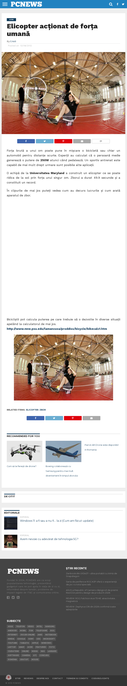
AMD (40, 635)
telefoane (41, 631)
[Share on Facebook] (26, 140)
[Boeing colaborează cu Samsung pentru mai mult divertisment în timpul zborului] (63, 461)
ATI (34, 655)
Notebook (50, 635)
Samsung (49, 626)
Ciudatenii (13, 651)
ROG (52, 631)
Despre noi (43, 678)
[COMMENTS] (101, 140)
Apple (35, 643)
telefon (20, 626)
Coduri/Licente (100, 678)
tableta (24, 643)
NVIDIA (11, 639)
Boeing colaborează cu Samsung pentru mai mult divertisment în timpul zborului (62, 471)
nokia (35, 651)
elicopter (32, 410)
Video (31, 626)
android (12, 631)
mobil (23, 631)
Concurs (44, 655)
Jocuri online (28, 635)
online (25, 651)
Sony (30, 639)
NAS (43, 651)
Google (21, 639)
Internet (12, 635)
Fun (31, 631)
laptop (12, 647)
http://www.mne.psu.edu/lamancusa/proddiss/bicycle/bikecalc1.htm (57, 328)
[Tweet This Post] (45, 140)
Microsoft (49, 639)
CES (38, 639)
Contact (57, 678)
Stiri (18, 678)
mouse (35, 659)
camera (26, 655)
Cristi (13, 41)
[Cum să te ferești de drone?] (24, 461)
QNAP (21, 647)
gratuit (24, 659)
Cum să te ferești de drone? (21, 466)
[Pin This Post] (63, 140)
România (12, 659)
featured (41, 647)
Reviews (28, 678)
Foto (52, 647)
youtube (12, 643)
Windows (46, 643)
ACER (30, 647)
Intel (39, 626)
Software (13, 655)
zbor (43, 410)
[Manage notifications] (8, 677)
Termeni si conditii (77, 678)
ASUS (10, 626)
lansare (52, 651)
